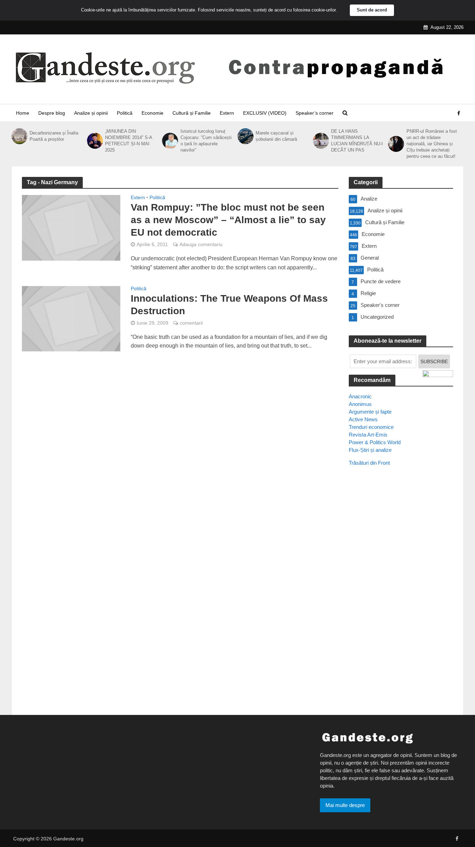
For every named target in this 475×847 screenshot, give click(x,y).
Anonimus (360, 404)
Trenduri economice (371, 427)
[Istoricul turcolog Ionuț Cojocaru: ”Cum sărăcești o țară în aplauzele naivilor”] (169, 141)
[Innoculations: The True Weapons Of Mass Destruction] (71, 318)
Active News (363, 419)
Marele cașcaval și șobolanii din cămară (276, 136)
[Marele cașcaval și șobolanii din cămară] (245, 136)
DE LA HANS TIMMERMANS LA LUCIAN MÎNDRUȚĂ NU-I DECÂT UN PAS (357, 141)
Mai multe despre (345, 805)
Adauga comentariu (201, 244)
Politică (124, 113)
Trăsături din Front (369, 463)
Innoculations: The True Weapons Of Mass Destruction (229, 304)
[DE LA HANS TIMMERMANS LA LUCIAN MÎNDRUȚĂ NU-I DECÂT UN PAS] (320, 141)
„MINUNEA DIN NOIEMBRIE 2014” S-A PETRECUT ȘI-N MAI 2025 (128, 141)
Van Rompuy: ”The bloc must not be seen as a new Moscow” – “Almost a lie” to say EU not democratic (228, 220)
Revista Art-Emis (368, 435)
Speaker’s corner (314, 113)
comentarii (191, 323)
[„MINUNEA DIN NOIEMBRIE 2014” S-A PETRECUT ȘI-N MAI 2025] (94, 141)
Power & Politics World (375, 442)
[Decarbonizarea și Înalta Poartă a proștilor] (18, 136)
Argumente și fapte (370, 412)
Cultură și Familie (191, 113)
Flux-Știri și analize (370, 450)
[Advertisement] (401, 598)
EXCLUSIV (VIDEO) (265, 113)
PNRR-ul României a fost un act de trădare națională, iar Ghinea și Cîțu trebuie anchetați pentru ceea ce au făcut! (431, 144)
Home (22, 113)
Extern (227, 113)
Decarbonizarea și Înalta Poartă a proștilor (54, 136)
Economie (152, 113)
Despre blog (51, 113)
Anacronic (360, 396)
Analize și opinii (91, 113)
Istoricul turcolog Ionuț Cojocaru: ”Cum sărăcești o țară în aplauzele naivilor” (206, 141)
